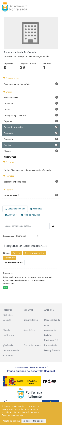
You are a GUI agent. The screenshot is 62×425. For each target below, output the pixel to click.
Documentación (31, 319)
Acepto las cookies (11, 420)
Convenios (8, 273)
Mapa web (28, 309)
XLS (5, 288)
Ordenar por (8, 235)
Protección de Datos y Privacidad (52, 348)
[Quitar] (19, 253)
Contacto (7, 319)
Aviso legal (49, 309)
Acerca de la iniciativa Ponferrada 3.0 (51, 335)
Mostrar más (10, 156)
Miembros (37, 208)
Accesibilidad (29, 330)
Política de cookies (32, 345)
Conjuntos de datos (16, 208)
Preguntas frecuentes (8, 312)
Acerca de (12, 214)
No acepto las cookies (34, 421)
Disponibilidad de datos (52, 322)
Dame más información (12, 415)
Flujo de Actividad (31, 214)
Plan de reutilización (8, 332)
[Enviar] (53, 226)
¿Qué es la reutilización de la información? (11, 350)
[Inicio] (14, 7)
